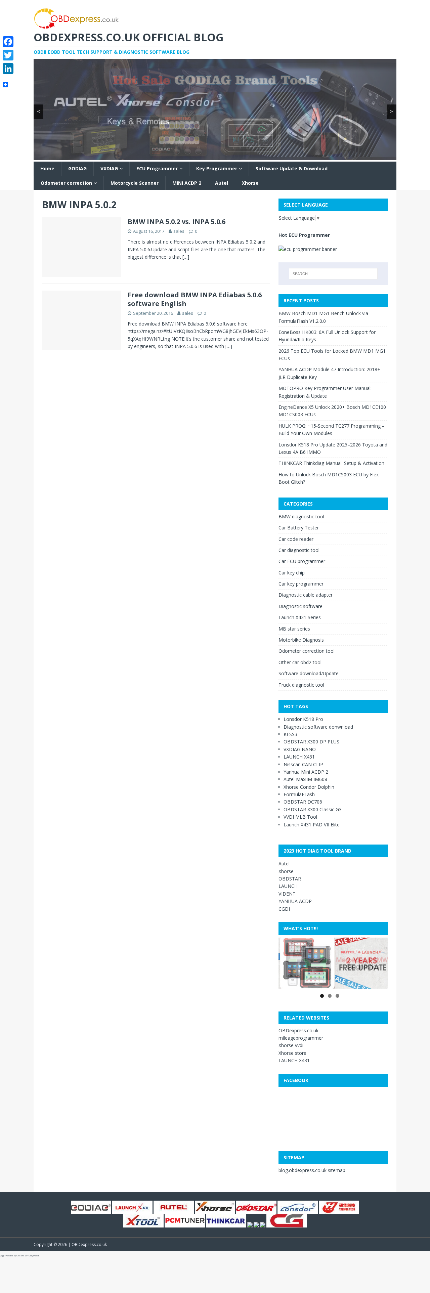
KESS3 (290, 734)
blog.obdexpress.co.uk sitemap (311, 1170)
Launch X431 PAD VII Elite (312, 824)
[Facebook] (8, 41)
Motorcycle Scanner (135, 183)
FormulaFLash (299, 794)
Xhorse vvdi (290, 1045)
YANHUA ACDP (295, 901)
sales (178, 231)
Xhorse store (292, 1053)
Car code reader (295, 539)
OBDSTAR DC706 (303, 802)
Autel (221, 183)
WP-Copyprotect (32, 1255)
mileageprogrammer (300, 1038)
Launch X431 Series (299, 617)
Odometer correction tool (306, 651)
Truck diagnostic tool (301, 685)
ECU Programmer (157, 168)
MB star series (294, 629)
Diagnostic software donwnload (318, 727)
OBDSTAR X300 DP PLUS (311, 741)
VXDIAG (109, 168)
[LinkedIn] (8, 68)
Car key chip (291, 572)
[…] (185, 257)
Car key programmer (301, 583)
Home (47, 168)
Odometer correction (66, 183)
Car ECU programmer (301, 561)
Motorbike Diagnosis (301, 640)
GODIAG (77, 168)
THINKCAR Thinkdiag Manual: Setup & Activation (331, 463)
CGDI (284, 909)
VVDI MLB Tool (300, 817)
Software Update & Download (292, 168)
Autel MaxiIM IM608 (305, 779)
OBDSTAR (289, 878)
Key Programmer (216, 168)
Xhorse (250, 183)
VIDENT (287, 894)
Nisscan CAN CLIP (303, 764)
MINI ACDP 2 (186, 183)
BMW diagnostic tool (301, 516)
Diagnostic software (300, 606)
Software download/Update (308, 673)
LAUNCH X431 (299, 756)
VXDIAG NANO (300, 749)
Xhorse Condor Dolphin (309, 787)
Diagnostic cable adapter (305, 595)
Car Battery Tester (298, 527)
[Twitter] (8, 55)
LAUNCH (288, 886)
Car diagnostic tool (298, 550)
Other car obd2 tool (299, 662)
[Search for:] (333, 273)
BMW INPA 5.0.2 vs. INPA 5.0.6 (176, 221)
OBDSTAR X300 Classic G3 (313, 809)
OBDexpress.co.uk (298, 1030)
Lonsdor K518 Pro (303, 719)
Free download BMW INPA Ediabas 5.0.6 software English (195, 299)
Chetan (19, 1255)
